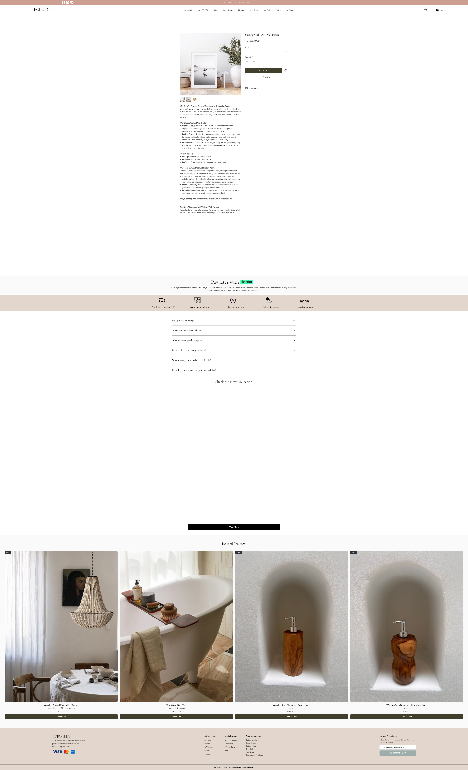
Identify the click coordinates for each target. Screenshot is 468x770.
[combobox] (266, 52)
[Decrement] (246, 61)
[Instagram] (67, 2)
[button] (425, 10)
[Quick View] (176, 626)
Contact (207, 744)
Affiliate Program (231, 747)
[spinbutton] (250, 61)
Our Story (207, 740)
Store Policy (229, 744)
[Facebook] (63, 2)
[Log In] (436, 10)
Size (247, 48)
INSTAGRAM (208, 747)
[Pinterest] (71, 2)
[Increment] (254, 61)
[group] (234, 635)
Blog (226, 750)
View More (234, 527)
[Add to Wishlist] (285, 70)
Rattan (249, 746)
